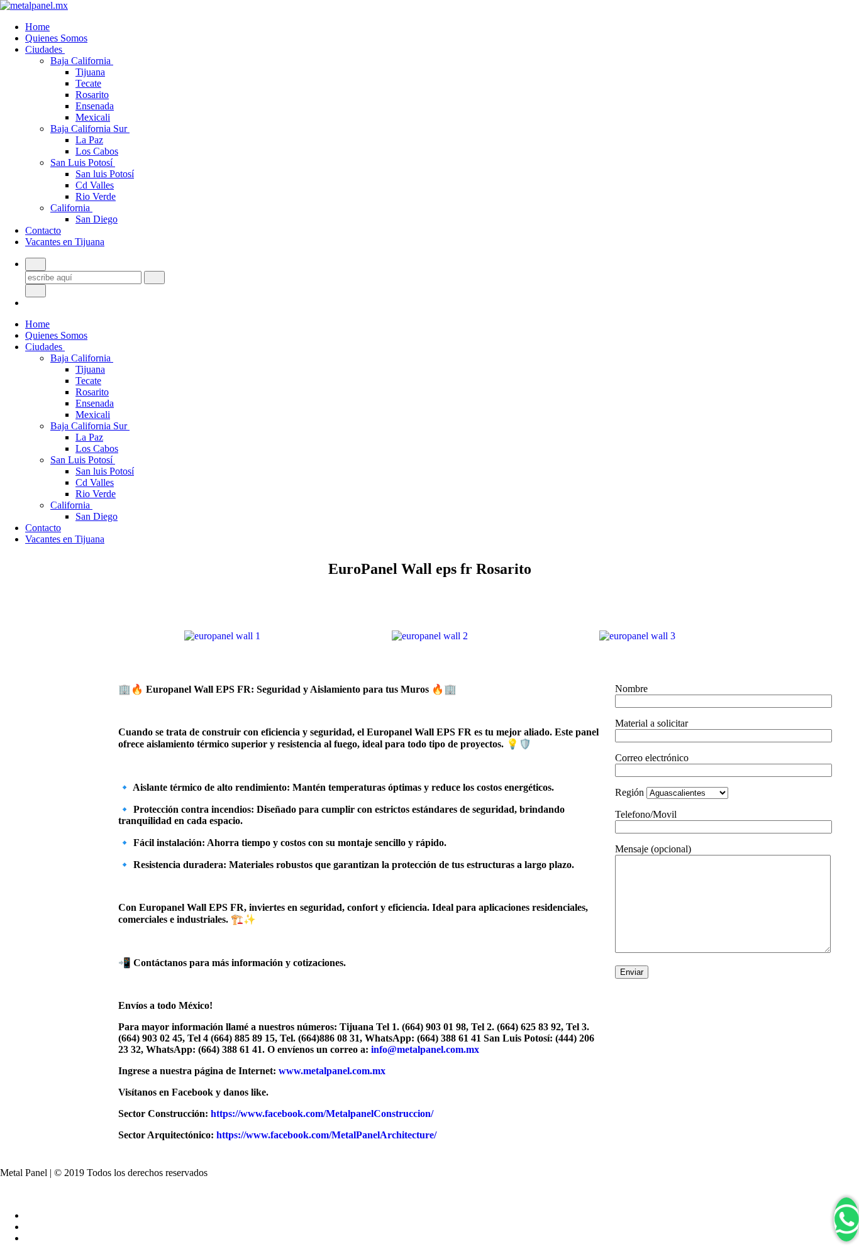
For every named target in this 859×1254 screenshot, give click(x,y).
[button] (130, 636)
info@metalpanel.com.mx (425, 1049)
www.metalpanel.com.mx (332, 1070)
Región (630, 792)
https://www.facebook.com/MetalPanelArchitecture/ (326, 1135)
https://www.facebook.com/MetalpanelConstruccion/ (322, 1113)
